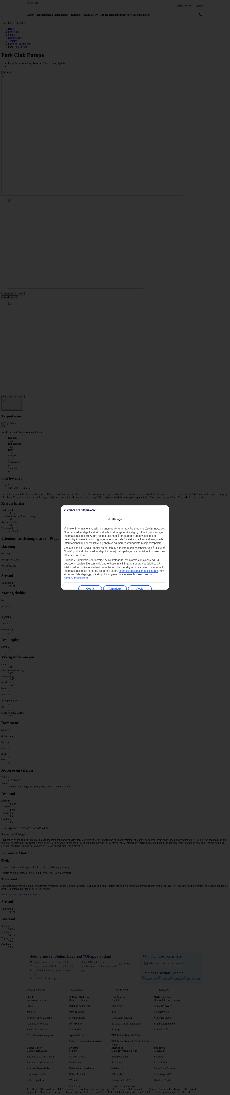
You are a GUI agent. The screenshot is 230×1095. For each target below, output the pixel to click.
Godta (90, 588)
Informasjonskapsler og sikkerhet (138, 570)
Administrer (115, 588)
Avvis (139, 588)
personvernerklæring (76, 577)
